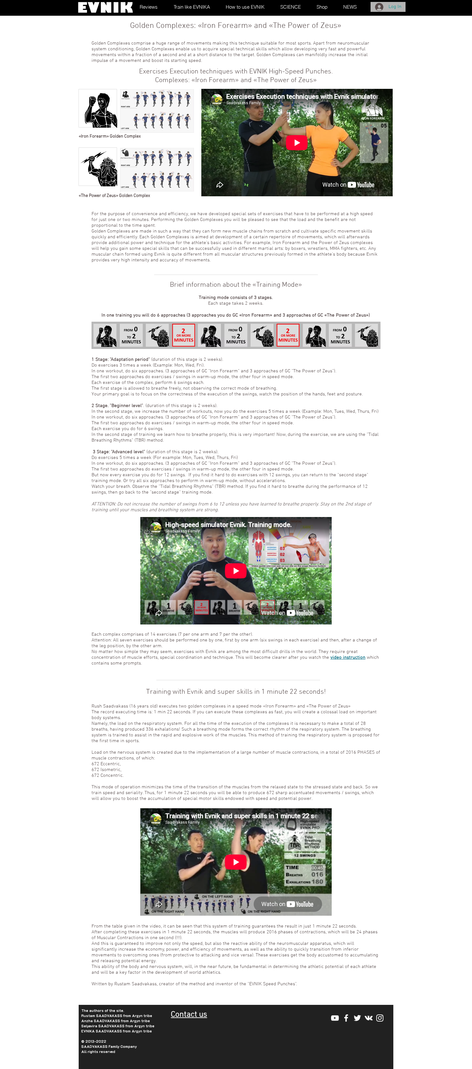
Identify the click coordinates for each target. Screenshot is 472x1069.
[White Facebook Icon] (346, 1018)
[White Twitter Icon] (357, 1018)
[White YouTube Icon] (335, 1018)
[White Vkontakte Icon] (368, 1018)
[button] (293, 7)
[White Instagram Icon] (380, 1018)
